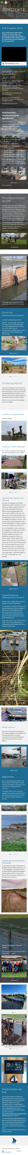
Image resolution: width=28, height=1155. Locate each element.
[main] (14, 9)
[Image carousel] (14, 175)
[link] (14, 56)
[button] (2, 2)
